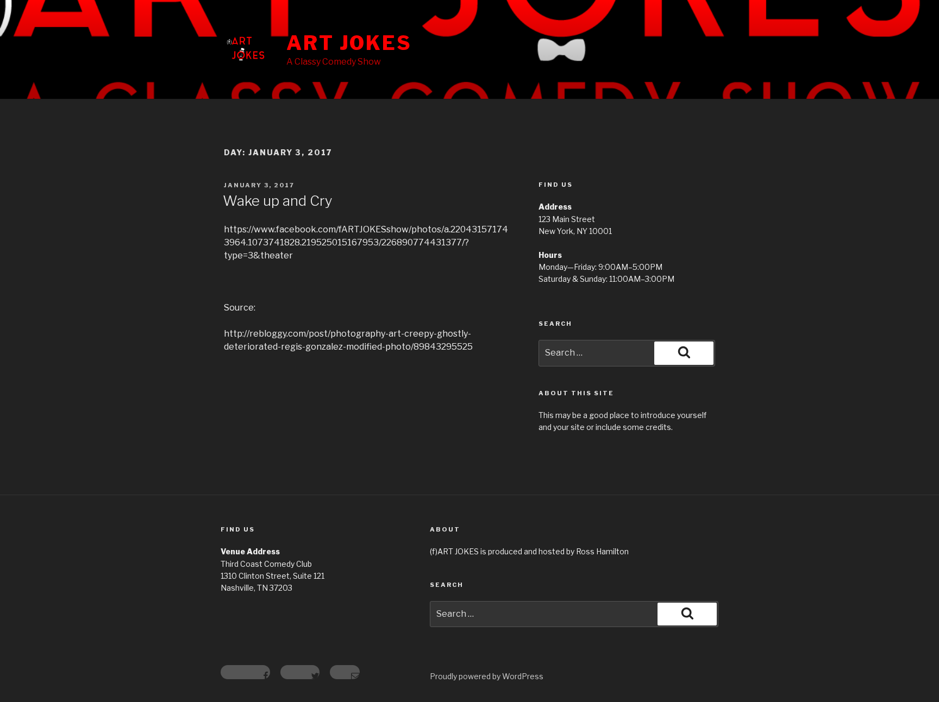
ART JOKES (349, 43)
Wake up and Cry (278, 200)
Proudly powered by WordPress (486, 676)
